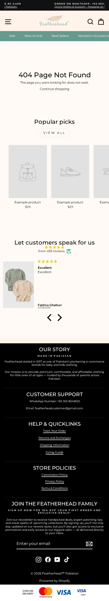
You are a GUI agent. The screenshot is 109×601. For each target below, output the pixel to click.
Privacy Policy (54, 481)
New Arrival (33, 36)
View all (54, 133)
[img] (54, 247)
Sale (12, 36)
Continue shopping (54, 89)
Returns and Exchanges (55, 438)
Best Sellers (60, 36)
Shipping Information (54, 445)
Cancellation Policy (55, 474)
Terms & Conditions (54, 488)
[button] (50, 317)
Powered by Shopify (54, 581)
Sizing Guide (54, 452)
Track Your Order (54, 430)
